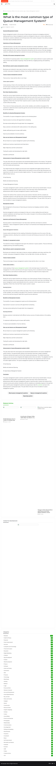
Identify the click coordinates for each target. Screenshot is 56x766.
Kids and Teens (7, 707)
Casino (5, 714)
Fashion (5, 659)
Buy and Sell (6, 696)
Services (6, 644)
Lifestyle (6, 655)
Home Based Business (9, 694)
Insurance (6, 733)
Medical (5, 683)
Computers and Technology (10, 646)
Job (5, 755)
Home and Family (8, 668)
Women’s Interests (8, 690)
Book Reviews (7, 731)
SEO (5, 672)
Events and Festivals (8, 718)
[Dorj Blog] (7, 3)
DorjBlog (6, 24)
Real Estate (6, 679)
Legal (5, 685)
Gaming (5, 681)
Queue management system (27, 58)
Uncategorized (7, 727)
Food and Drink (7, 688)
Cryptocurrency (7, 753)
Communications (7, 725)
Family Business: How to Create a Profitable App (9, 419)
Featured (6, 640)
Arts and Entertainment (9, 692)
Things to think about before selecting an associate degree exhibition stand (45, 511)
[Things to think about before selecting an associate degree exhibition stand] (45, 458)
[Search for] (54, 4)
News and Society (8, 698)
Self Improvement (8, 740)
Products (6, 674)
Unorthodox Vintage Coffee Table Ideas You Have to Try (27, 417)
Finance (5, 664)
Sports (5, 703)
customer (40, 385)
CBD (5, 748)
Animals (5, 711)
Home (5, 11)
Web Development (8, 661)
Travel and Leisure (8, 648)
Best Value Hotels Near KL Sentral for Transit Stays (20, 1)
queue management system (21, 268)
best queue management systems (18, 393)
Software (6, 666)
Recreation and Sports (9, 742)
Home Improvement (8, 642)
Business (9, 11)
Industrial (6, 744)
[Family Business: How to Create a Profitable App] (10, 412)
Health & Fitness (7, 637)
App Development (8, 657)
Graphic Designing (8, 709)
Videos (5, 751)
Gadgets (6, 701)
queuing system (28, 396)
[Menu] (1, 4)
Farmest (6, 746)
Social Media (7, 716)
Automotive (6, 670)
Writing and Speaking (8, 729)
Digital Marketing (7, 653)
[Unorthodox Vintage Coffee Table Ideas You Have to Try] (28, 411)
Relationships (7, 722)
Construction (7, 705)
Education (6, 650)
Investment (6, 735)
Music (5, 738)
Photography (7, 720)
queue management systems (39, 393)
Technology (6, 677)
